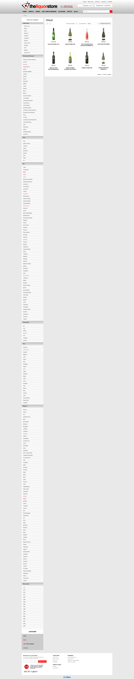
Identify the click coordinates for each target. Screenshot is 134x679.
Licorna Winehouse (27, 122)
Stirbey (24, 129)
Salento (24, 544)
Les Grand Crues (26, 457)
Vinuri (38, 11)
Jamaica (25, 393)
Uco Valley (25, 568)
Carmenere (25, 184)
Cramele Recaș (26, 66)
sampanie (25, 338)
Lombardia (25, 462)
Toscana (25, 481)
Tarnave (25, 558)
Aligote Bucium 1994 (53, 44)
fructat (24, 158)
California (25, 428)
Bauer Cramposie (70, 44)
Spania (24, 366)
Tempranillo (25, 307)
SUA (24, 369)
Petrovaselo (25, 127)
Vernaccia (25, 316)
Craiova (25, 508)
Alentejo (26, 50)
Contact (84, 1)
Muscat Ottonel (26, 290)
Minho (24, 530)
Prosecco (25, 242)
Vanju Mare (25, 491)
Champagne (25, 438)
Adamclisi (25, 493)
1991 (24, 613)
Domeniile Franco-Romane (29, 112)
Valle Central (26, 489)
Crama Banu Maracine (28, 100)
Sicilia (24, 479)
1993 (24, 618)
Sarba (24, 302)
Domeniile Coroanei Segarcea (29, 110)
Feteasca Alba (26, 196)
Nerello (24, 222)
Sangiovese (25, 246)
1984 (24, 599)
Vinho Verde (25, 578)
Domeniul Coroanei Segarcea (29, 59)
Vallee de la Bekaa (27, 571)
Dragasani (25, 450)
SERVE (24, 83)
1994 (24, 621)
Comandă (110, 1)
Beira (24, 419)
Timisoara (25, 561)
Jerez (24, 520)
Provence (25, 469)
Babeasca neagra (27, 263)
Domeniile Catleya (27, 107)
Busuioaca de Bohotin (27, 179)
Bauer (24, 90)
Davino (24, 69)
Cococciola (25, 189)
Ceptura (25, 436)
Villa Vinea (25, 134)
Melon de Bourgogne (27, 213)
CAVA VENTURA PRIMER (103, 44)
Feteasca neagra (26, 198)
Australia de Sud (26, 416)
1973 (24, 589)
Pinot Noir (25, 237)
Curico (24, 443)
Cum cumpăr (70, 658)
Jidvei (24, 114)
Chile (24, 356)
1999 (24, 626)
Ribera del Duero (26, 542)
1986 (24, 604)
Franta (24, 359)
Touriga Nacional (26, 309)
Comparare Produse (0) (105, 23)
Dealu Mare (25, 445)
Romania (25, 347)
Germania (25, 383)
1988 (24, 609)
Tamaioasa (25, 304)
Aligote (25, 28)
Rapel (24, 472)
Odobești (25, 537)
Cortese (25, 191)
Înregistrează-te (99, 5)
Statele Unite (26, 400)
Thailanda (25, 402)
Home (25, 11)
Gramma (25, 74)
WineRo (25, 88)
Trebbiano (25, 254)
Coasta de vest (26, 440)
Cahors (24, 503)
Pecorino (25, 230)
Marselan (25, 282)
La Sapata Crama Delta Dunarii (29, 119)
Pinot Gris (25, 234)
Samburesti (25, 546)
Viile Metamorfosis (27, 131)
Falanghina (25, 270)
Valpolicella (25, 573)
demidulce (25, 150)
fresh (24, 141)
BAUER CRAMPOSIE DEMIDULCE (103, 68)
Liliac (24, 124)
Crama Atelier (26, 98)
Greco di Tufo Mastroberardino (53, 68)
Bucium (24, 93)
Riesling (25, 244)
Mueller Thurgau (26, 285)
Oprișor (24, 78)
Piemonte (25, 467)
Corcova (25, 62)
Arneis (25, 30)
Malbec (24, 280)
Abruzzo (25, 409)
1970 (25, 47)
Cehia (24, 378)
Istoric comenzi (56, 658)
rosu (24, 328)
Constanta (25, 505)
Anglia (24, 371)
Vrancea (25, 580)
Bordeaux (25, 424)
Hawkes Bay (25, 515)
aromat (24, 148)
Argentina (25, 373)
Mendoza (25, 527)
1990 (24, 611)
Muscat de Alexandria (27, 217)
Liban (24, 395)
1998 (24, 623)
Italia (24, 361)
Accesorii (61, 11)
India (24, 385)
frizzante (26, 40)
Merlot (24, 172)
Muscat (24, 287)
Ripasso (25, 299)
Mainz (24, 522)
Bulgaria (25, 354)
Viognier (25, 319)
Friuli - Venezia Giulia (27, 452)
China (24, 381)
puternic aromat (26, 143)
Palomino (25, 227)
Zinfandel (25, 256)
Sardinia (25, 549)
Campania (25, 431)
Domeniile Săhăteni (27, 71)
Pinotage (26, 45)
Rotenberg (25, 81)
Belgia (24, 376)
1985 (24, 601)
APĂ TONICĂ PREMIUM (49, 11)
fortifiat (24, 330)
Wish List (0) (90, 1)
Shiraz (24, 251)
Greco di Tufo (27, 43)
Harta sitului (55, 667)
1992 (24, 616)
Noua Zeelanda (26, 397)
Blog (76, 11)
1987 (24, 606)
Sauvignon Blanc (26, 249)
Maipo (24, 465)
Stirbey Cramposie (87, 67)
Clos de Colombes (27, 95)
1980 (24, 597)
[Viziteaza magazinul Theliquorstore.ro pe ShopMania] (67, 677)
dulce (24, 155)
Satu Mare (25, 554)
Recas (24, 539)
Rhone (24, 474)
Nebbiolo (25, 220)
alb (24, 325)
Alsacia (24, 412)
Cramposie (26, 38)
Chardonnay (25, 169)
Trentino (25, 566)
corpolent (25, 145)
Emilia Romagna (26, 513)
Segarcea (25, 556)
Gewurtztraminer (26, 203)
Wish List (55, 660)
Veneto (24, 575)
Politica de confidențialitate (73, 660)
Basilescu (26, 33)
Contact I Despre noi (72, 657)
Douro (24, 448)
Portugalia (25, 364)
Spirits (31, 11)
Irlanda (24, 388)
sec (24, 160)
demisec (25, 153)
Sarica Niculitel (26, 551)
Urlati (24, 484)
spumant (25, 340)
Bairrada (25, 501)
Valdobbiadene (26, 486)
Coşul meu (103, 1)
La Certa (25, 117)
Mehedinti (25, 525)
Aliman (24, 498)
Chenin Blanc (26, 186)
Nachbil (24, 76)
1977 (24, 594)
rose (24, 335)
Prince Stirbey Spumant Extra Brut (70, 68)
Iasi (24, 518)
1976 (24, 592)
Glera (24, 273)
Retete (69, 11)
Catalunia (26, 35)
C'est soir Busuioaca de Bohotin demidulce (87, 45)
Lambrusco (25, 278)
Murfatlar (25, 534)
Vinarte (24, 86)
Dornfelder (25, 268)
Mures (24, 532)
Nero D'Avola (26, 225)
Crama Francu (26, 103)
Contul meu (97, 1)
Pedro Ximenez (26, 232)
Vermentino (25, 314)
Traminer (25, 311)
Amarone (25, 261)
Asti (24, 414)
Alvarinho (25, 258)
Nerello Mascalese (27, 292)
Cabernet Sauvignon (27, 181)
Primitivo (25, 297)
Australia (25, 352)
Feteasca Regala (26, 201)
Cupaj (24, 167)
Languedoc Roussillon (28, 455)
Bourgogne (25, 426)
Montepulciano (26, 215)
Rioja (24, 477)
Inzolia (24, 210)
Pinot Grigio (25, 294)
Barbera (25, 266)
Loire (24, 460)
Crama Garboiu (26, 105)
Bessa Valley (26, 421)
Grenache (25, 208)
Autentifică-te (108, 5)
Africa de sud (27, 26)
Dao (24, 510)
